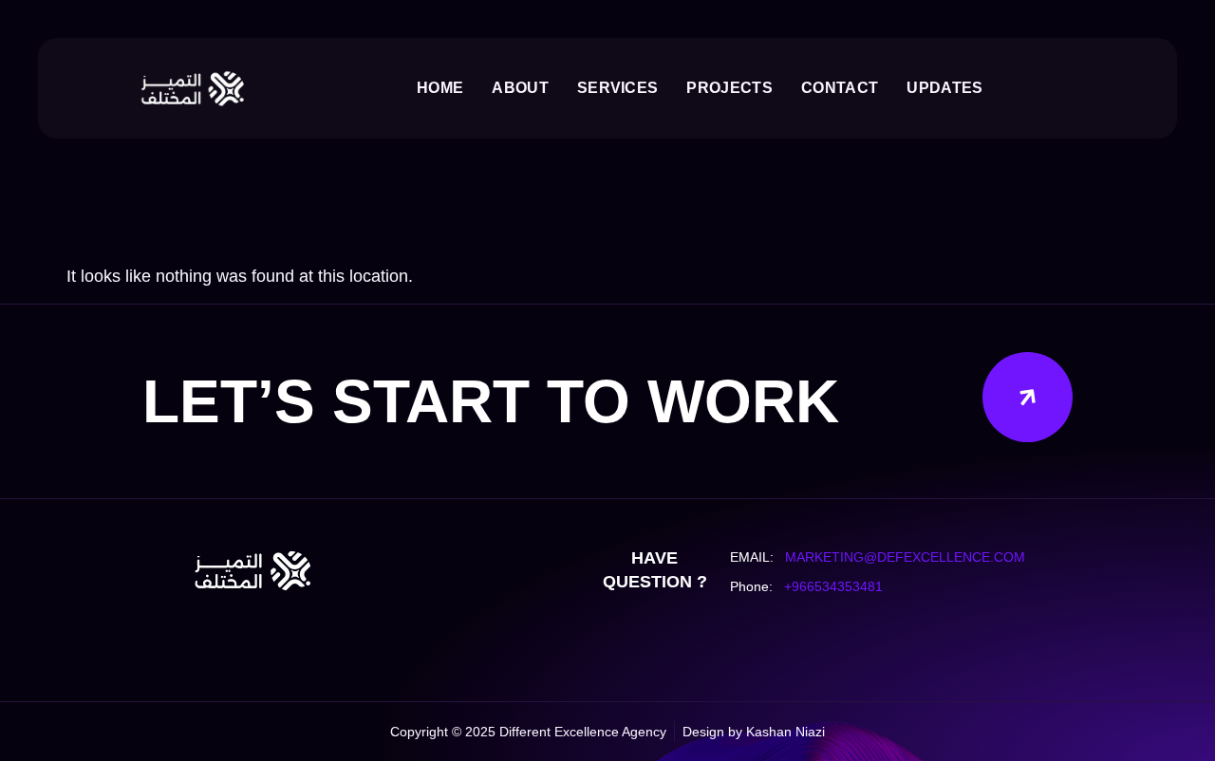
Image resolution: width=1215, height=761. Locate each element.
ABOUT (520, 88)
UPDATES (944, 88)
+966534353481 (833, 586)
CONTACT (839, 88)
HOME (440, 88)
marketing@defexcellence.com (905, 557)
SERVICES (618, 88)
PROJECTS (729, 88)
